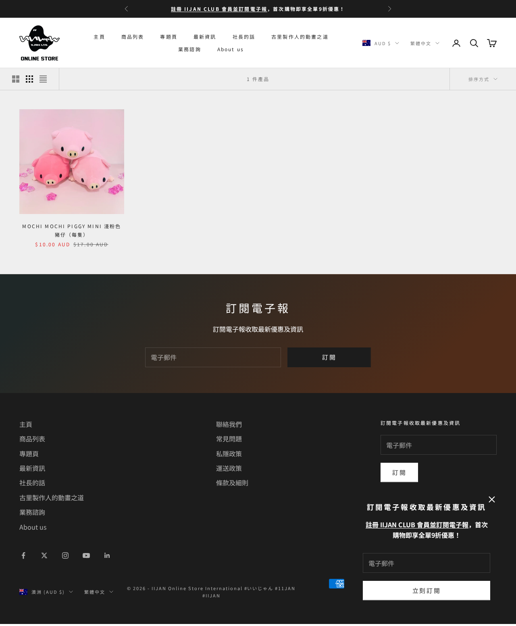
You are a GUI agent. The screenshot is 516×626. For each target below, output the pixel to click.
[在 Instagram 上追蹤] (65, 555)
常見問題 (229, 438)
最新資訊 (205, 36)
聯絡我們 (229, 424)
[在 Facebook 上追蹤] (23, 555)
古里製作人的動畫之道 (300, 36)
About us (230, 49)
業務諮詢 (189, 49)
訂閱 (329, 357)
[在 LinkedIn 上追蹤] (107, 555)
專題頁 (168, 36)
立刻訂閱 (426, 590)
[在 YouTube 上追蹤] (86, 555)
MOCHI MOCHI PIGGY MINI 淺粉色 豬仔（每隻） (71, 230)
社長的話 (244, 36)
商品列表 (132, 36)
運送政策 (229, 468)
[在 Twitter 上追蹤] (44, 555)
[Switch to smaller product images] (29, 79)
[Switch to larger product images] (15, 79)
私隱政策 (229, 453)
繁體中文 (420, 43)
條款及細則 (232, 482)
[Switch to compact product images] (43, 79)
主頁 (99, 36)
